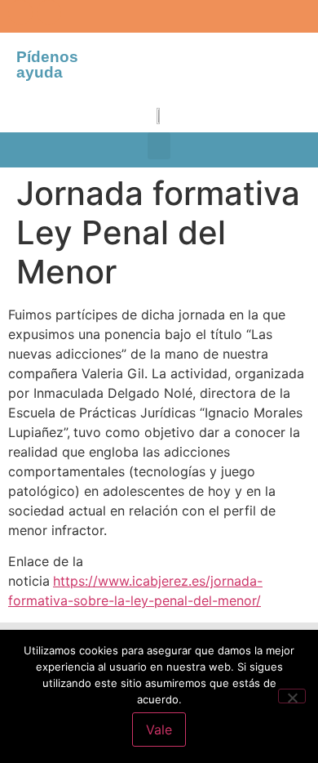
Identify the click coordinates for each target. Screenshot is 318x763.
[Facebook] (20, 12)
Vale (159, 729)
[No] (292, 696)
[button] (159, 145)
